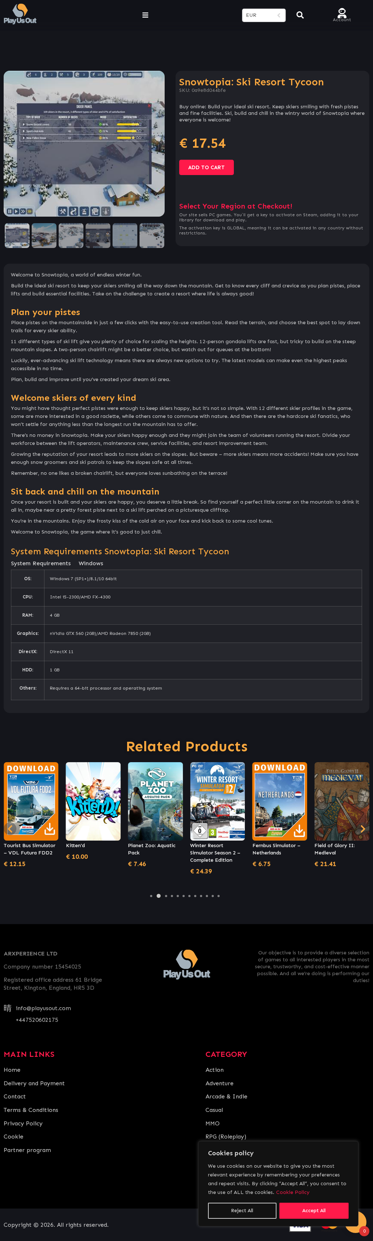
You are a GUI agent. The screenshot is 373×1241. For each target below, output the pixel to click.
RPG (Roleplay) (225, 1136)
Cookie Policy (293, 1192)
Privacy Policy (23, 1123)
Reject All (242, 1210)
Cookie (13, 1136)
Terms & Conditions (31, 1109)
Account (342, 19)
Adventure (219, 1083)
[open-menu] (145, 15)
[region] (278, 1183)
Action (214, 1069)
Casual (214, 1109)
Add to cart (206, 167)
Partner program (27, 1150)
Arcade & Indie (226, 1096)
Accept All (314, 1210)
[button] (151, 896)
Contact (15, 1096)
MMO (212, 1123)
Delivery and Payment (34, 1083)
